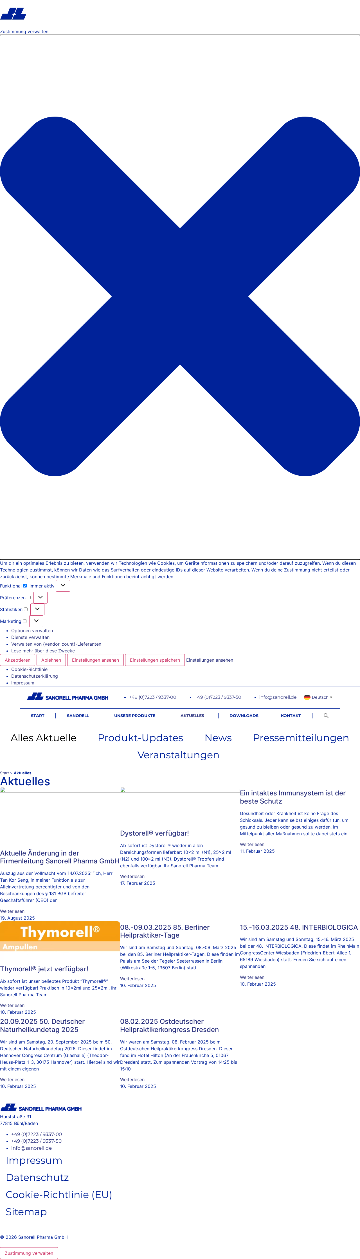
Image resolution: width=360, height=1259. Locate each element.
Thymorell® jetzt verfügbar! (44, 969)
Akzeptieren (17, 660)
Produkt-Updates (140, 738)
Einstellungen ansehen (95, 660)
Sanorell (78, 715)
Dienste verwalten (30, 637)
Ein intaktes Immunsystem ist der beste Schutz (293, 797)
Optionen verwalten (32, 630)
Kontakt (291, 715)
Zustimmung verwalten (29, 1253)
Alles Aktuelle (43, 738)
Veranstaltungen (179, 755)
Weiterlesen (12, 911)
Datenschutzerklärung (34, 676)
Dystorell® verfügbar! (154, 833)
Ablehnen (51, 660)
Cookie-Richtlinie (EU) (59, 1194)
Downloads (244, 715)
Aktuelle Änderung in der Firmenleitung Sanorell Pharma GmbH (60, 857)
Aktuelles (192, 715)
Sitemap (26, 1212)
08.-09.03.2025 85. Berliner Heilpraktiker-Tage (165, 931)
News (218, 738)
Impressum (22, 683)
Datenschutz (37, 1177)
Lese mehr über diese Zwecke (43, 651)
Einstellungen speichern (155, 660)
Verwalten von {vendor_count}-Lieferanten (56, 644)
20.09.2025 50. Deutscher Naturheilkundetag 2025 (42, 1025)
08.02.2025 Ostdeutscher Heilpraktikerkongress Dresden (169, 1025)
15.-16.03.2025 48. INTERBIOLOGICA (299, 927)
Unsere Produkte (134, 715)
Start (37, 715)
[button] (180, 297)
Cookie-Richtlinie (29, 669)
